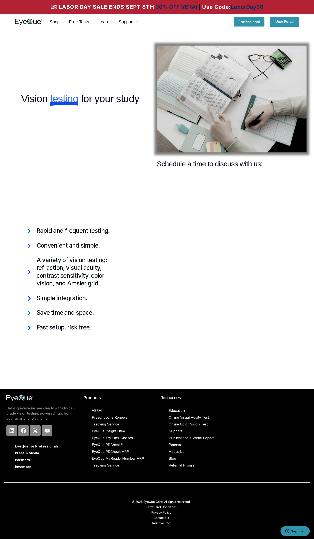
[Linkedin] (11, 430)
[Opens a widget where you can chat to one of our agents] (295, 531)
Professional (249, 22)
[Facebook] (23, 430)
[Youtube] (47, 430)
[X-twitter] (35, 430)
